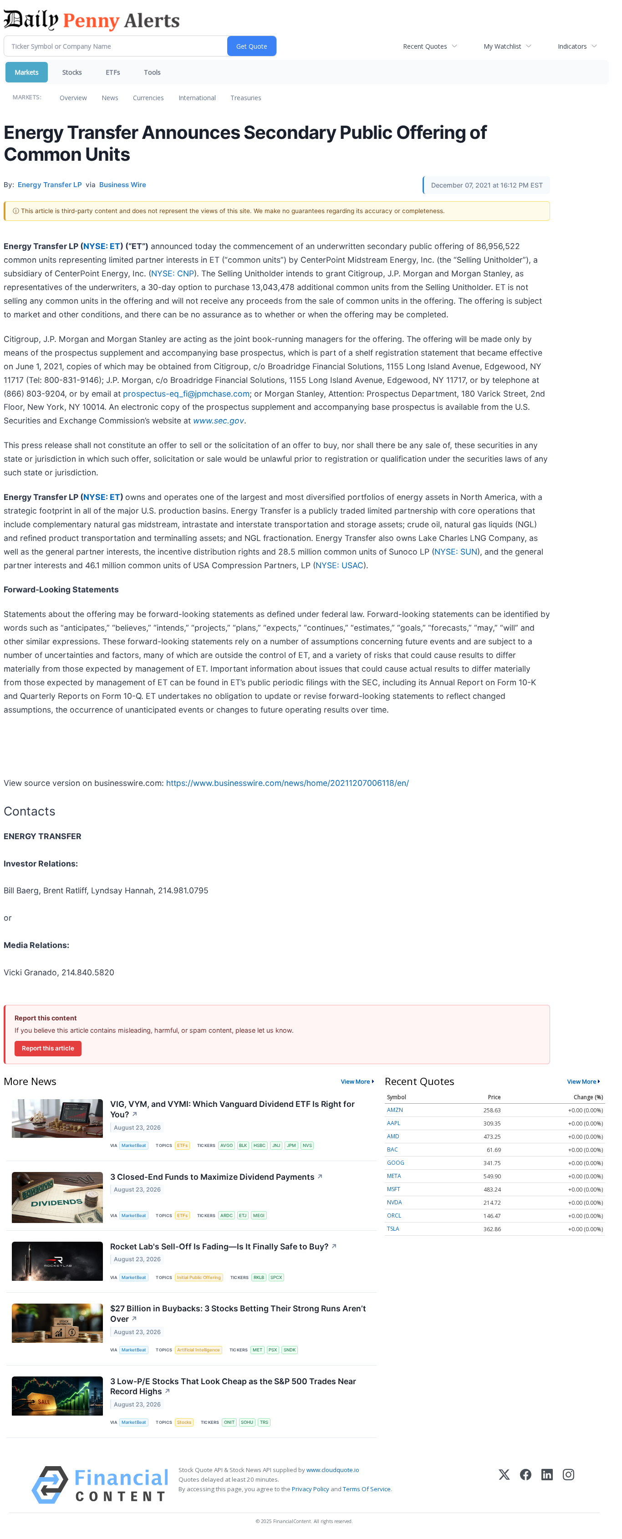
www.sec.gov (218, 420)
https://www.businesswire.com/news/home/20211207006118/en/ (287, 783)
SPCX (276, 1277)
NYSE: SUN (455, 551)
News (110, 97)
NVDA (394, 1202)
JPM (291, 1145)
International (197, 97)
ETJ (242, 1215)
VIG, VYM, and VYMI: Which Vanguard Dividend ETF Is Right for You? (232, 1109)
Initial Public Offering (199, 1277)
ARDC (226, 1215)
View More (355, 1081)
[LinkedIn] (547, 1485)
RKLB (259, 1277)
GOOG (395, 1163)
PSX (273, 1349)
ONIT (229, 1422)
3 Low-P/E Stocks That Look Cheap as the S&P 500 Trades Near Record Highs (233, 1386)
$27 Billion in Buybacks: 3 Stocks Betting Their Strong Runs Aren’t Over (238, 1314)
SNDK (290, 1349)
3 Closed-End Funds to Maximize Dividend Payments (216, 1177)
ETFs (113, 72)
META (394, 1176)
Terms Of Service (367, 1489)
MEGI (259, 1215)
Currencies (148, 97)
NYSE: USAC (339, 565)
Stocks (72, 72)
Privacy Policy (310, 1489)
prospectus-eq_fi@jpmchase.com (186, 393)
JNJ (276, 1145)
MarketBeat (134, 1145)
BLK (243, 1145)
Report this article (48, 1048)
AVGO (226, 1145)
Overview (73, 97)
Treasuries (245, 97)
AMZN (395, 1110)
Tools (152, 72)
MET (257, 1349)
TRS (264, 1422)
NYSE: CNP (172, 273)
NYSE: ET (101, 246)
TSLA (393, 1229)
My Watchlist (502, 46)
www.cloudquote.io (332, 1470)
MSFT (393, 1189)
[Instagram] (568, 1485)
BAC (392, 1149)
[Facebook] (525, 1485)
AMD (393, 1136)
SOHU (247, 1422)
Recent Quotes (425, 46)
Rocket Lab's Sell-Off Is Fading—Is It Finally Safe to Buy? (223, 1246)
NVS (307, 1145)
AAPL (393, 1123)
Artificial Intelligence (198, 1349)
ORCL (394, 1215)
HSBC (259, 1145)
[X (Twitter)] (504, 1485)
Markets (27, 72)
